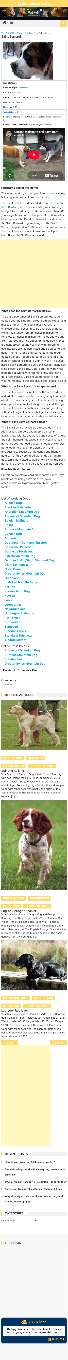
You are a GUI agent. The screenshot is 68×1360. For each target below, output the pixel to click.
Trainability (8, 111)
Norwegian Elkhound (19, 613)
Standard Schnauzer (19, 635)
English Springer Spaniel (18, 911)
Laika (8, 600)
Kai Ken (10, 587)
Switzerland (23, 87)
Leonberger (13, 604)
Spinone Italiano (12, 770)
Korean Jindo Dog (17, 591)
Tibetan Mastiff (16, 640)
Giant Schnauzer (16, 564)
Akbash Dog (13, 503)
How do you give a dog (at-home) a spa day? (30, 1162)
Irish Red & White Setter (22, 582)
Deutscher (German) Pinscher (26, 542)
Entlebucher (13, 659)
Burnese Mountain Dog (21, 529)
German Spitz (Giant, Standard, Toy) (30, 560)
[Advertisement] (34, 273)
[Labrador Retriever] (34, 965)
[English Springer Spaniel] (34, 845)
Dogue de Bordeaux (19, 551)
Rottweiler (12, 622)
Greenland (12, 578)
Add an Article (40, 3)
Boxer (9, 525)
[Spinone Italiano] (34, 725)
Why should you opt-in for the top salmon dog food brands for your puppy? (34, 1199)
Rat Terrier (12, 618)
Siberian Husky (15, 631)
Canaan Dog (13, 533)
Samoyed (11, 626)
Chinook (11, 538)
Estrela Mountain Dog (20, 556)
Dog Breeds (12, 758)
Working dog (15, 92)
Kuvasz (10, 595)
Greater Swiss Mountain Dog (25, 573)
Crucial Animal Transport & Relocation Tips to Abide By (36, 1181)
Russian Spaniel (12, 1042)
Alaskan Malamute (18, 507)
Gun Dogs (36, 758)
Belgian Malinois (16, 520)
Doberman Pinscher (19, 547)
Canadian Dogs (15, 998)
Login (22, 3)
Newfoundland (15, 609)
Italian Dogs (13, 766)
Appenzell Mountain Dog (22, 516)
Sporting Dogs (41, 766)
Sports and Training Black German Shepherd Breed (33, 1189)
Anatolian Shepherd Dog (22, 511)
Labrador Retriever (14, 1010)
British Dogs (13, 898)
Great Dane (13, 569)
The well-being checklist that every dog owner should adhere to (35, 1172)
